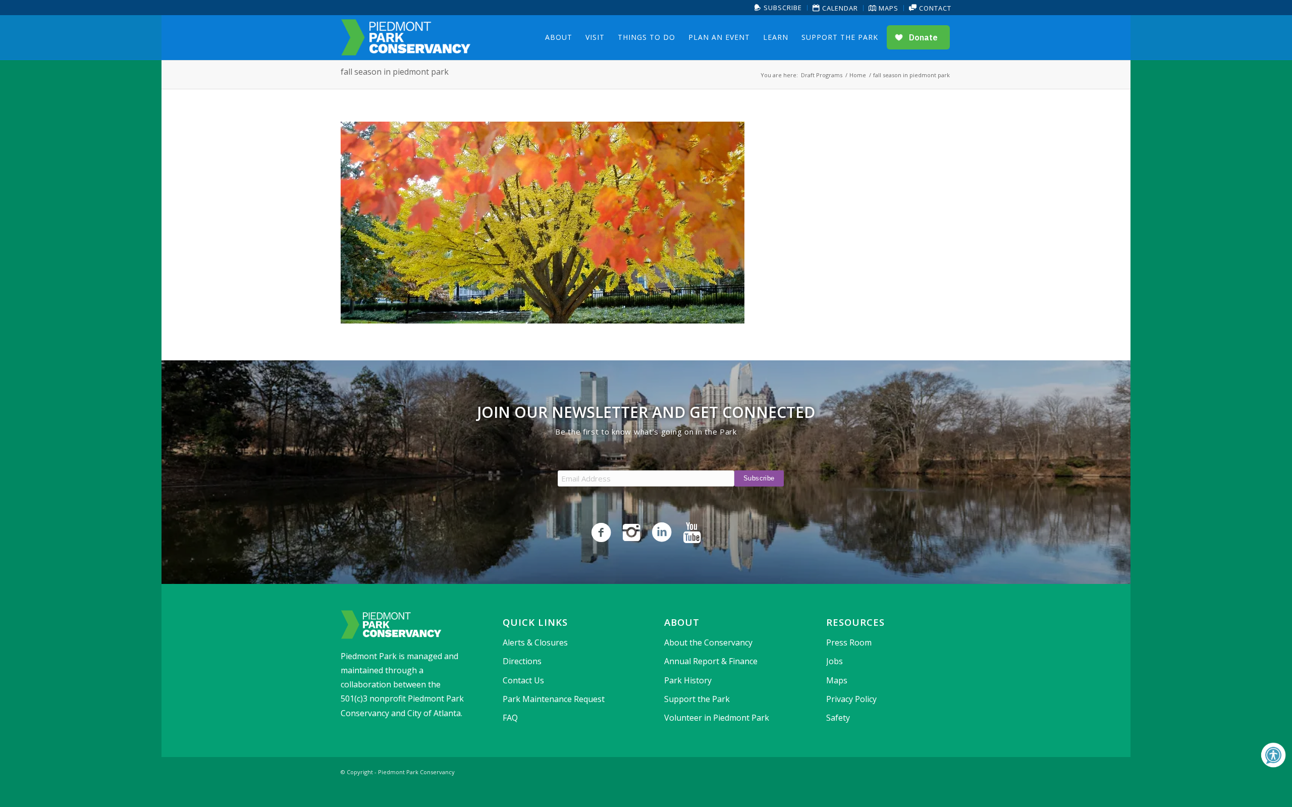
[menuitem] (778, 8)
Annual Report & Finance (711, 661)
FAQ (510, 717)
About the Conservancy (708, 642)
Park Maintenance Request (554, 699)
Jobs (834, 661)
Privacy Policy (851, 699)
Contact (934, 8)
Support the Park (697, 699)
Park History (688, 680)
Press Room (849, 642)
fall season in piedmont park (395, 71)
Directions (522, 661)
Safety (838, 717)
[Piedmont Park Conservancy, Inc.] (406, 37)
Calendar (839, 8)
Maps (887, 8)
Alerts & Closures (535, 642)
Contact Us (523, 680)
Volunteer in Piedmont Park (716, 717)
